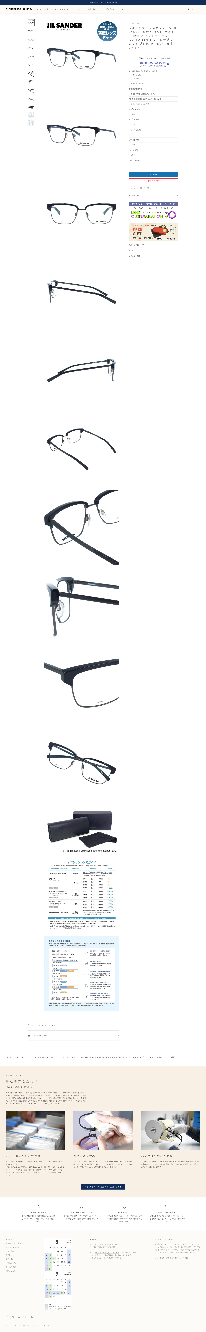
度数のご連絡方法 (135, 89)
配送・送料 (10, 1259)
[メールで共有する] (148, 188)
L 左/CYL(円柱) (134, 150)
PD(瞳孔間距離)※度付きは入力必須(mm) (145, 99)
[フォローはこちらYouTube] (19, 1317)
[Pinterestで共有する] (144, 188)
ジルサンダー (134, 24)
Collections (19, 1057)
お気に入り (124, 9)
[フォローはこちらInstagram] (13, 1317)
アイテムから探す (61, 9)
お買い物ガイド (94, 9)
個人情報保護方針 (12, 1247)
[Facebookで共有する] (138, 188)
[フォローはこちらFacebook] (7, 1317)
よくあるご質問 (135, 256)
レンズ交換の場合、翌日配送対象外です (144, 71)
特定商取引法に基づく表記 (16, 1243)
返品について (134, 250)
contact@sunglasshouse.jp (107, 1252)
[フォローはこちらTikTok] (25, 1317)
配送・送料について (136, 245)
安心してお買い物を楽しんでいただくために (103, 1187)
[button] (168, 64)
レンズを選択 (134, 78)
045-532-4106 (100, 1244)
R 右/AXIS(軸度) (135, 130)
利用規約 (9, 1255)
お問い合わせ (110, 9)
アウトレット (78, 9)
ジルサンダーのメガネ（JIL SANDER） (42, 1057)
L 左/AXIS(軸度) (135, 160)
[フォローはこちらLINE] (32, 1317)
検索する (9, 1239)
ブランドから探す (43, 9)
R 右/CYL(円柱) (134, 119)
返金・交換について (13, 1251)
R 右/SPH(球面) (134, 109)
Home (8, 1057)
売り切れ (153, 174)
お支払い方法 (11, 1263)
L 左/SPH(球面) (134, 140)
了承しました (136, 74)
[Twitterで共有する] (141, 188)
